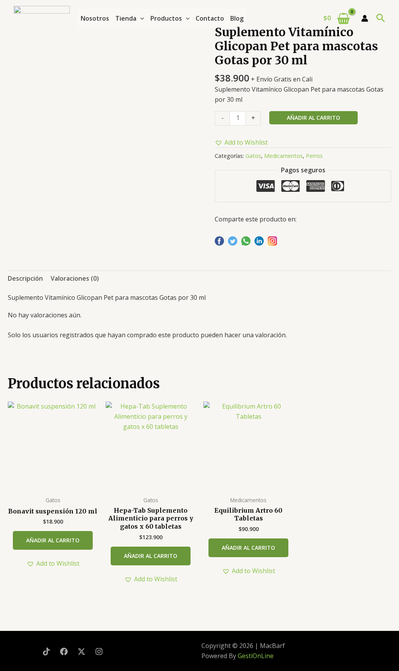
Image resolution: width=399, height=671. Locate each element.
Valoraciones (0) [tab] (75, 278)
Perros (314, 155)
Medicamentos (283, 155)
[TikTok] (46, 651)
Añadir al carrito (313, 117)
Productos (166, 18)
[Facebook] (64, 651)
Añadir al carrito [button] (52, 540)
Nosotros (95, 18)
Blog (237, 18)
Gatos (253, 155)
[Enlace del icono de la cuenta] (364, 18)
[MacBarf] (42, 16)
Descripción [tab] (25, 278)
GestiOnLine (256, 656)
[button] (140, 18)
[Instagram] (99, 651)
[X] (81, 651)
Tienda (125, 18)
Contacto (210, 18)
